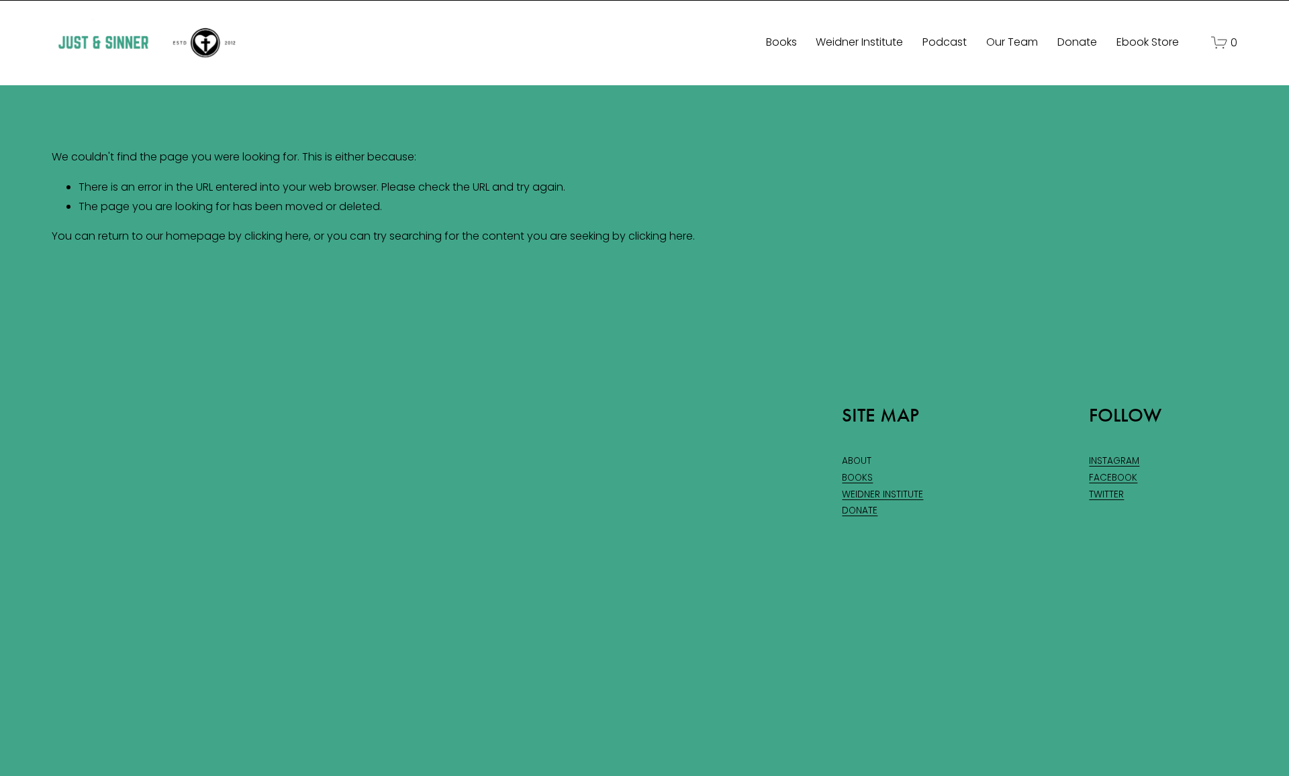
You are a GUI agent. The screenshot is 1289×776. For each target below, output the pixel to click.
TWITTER (1106, 494)
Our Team (1012, 42)
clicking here (276, 236)
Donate (1077, 42)
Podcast (944, 42)
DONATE (859, 510)
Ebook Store (1147, 42)
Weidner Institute (859, 42)
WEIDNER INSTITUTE (882, 494)
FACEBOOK (1113, 477)
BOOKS (857, 477)
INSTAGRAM (1114, 460)
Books (781, 42)
